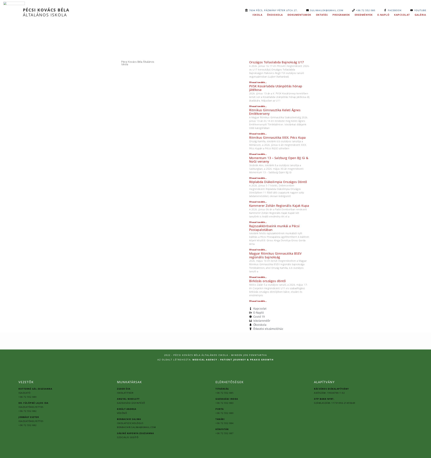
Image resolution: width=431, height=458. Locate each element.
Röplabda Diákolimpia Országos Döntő (278, 182)
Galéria (420, 14)
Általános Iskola (46, 12)
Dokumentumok (299, 14)
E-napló (383, 14)
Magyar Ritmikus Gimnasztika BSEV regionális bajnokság (275, 255)
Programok (341, 14)
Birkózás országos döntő (267, 281)
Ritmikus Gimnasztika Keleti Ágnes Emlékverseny (275, 112)
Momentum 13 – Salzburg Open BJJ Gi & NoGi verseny (278, 160)
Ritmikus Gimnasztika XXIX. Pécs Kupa (277, 137)
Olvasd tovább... (258, 82)
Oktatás (322, 14)
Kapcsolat (402, 14)
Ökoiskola (275, 14)
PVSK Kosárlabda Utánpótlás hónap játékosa (275, 88)
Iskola (257, 14)
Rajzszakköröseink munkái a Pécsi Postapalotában (274, 228)
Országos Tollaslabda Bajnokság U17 (276, 62)
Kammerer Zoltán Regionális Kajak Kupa (279, 206)
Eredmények (364, 14)
